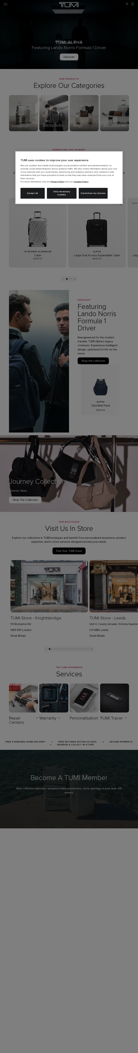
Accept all (32, 193)
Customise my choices (93, 193)
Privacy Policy (58, 182)
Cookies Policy (80, 182)
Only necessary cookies (61, 193)
